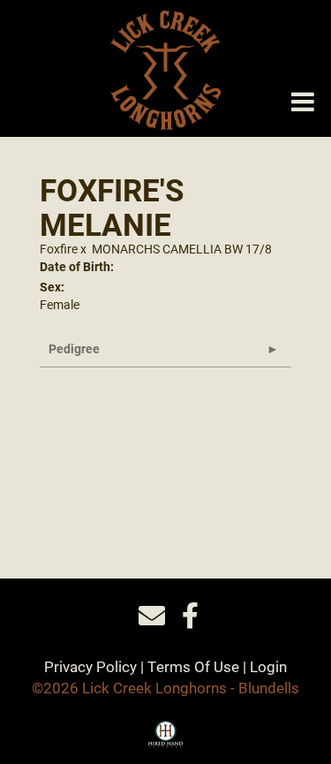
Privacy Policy (90, 666)
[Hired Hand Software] (165, 740)
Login (268, 666)
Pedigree (74, 348)
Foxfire (59, 248)
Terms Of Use (193, 666)
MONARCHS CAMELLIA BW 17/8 (182, 248)
